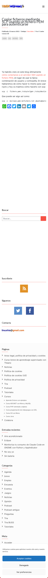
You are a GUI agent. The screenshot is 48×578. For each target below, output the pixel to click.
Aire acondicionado (13, 436)
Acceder (8, 542)
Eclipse (7, 440)
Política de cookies (13, 371)
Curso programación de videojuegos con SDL (21, 410)
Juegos (7, 493)
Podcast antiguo (12, 510)
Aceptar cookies (24, 558)
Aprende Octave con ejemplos (16, 400)
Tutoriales (30, 31)
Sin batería (9, 456)
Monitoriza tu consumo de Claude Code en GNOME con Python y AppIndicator (24, 446)
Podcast (8, 388)
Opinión (7, 501)
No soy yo (9, 452)
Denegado (24, 565)
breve (7, 476)
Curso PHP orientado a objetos (16, 407)
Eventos (8, 489)
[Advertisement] (24, 53)
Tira (6, 384)
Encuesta (8, 484)
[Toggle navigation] (43, 6)
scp (9, 38)
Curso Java (10, 416)
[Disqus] (24, 176)
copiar (4, 38)
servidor (15, 38)
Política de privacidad (14, 379)
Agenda (7, 472)
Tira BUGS (9, 522)
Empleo (7, 480)
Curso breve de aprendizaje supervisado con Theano (25, 361)
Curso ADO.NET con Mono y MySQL (18, 403)
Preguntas (9, 514)
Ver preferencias (24, 572)
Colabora (8, 420)
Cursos (7, 396)
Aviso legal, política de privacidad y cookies (24, 355)
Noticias (8, 367)
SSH (21, 38)
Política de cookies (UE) (15, 375)
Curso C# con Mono (13, 413)
